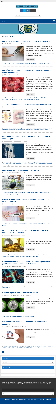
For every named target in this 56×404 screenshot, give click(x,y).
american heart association (21, 254)
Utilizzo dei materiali (32, 399)
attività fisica (7, 346)
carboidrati (36, 254)
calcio (11, 346)
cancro (3, 316)
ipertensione (48, 97)
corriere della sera (49, 254)
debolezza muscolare (11, 316)
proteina (29, 99)
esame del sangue (33, 63)
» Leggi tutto (30, 59)
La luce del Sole (29, 129)
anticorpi (6, 97)
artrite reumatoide (38, 128)
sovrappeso (33, 194)
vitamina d (10, 131)
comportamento (19, 163)
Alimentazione (7, 162)
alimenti (22, 162)
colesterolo (12, 163)
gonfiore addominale (29, 316)
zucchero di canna (28, 165)
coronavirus (29, 97)
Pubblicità (48, 399)
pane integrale (29, 256)
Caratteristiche (15, 97)
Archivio (42, 399)
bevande (43, 162)
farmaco (26, 223)
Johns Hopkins (5, 99)
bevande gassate (25, 315)
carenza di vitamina (47, 128)
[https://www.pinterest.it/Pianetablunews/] (31, 10)
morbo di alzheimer (29, 286)
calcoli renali (47, 315)
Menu (2, 1)
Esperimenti (14, 223)
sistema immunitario (35, 99)
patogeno (20, 99)
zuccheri (21, 165)
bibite (31, 315)
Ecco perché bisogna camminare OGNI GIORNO (21, 170)
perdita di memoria (47, 286)
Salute (24, 43)
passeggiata (10, 194)
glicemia (30, 223)
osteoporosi (36, 129)
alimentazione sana (15, 162)
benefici (6, 192)
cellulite (28, 192)
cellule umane (23, 97)
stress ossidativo (6, 287)
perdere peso (5, 165)
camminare (23, 192)
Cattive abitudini (6, 163)
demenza (6, 286)
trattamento (40, 223)
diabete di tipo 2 (11, 63)
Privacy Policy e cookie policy (19, 399)
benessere (10, 192)
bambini (39, 162)
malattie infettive (13, 99)
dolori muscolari (11, 347)
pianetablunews (16, 43)
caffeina (42, 315)
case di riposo (26, 346)
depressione (5, 129)
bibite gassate (49, 162)
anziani (10, 97)
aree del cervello (29, 128)
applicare (23, 128)
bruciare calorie (17, 192)
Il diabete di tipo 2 (42, 63)
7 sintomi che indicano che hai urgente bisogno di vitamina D (26, 104)
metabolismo (22, 256)
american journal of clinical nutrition (12, 128)
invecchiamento (39, 163)
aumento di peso (33, 162)
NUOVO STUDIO (38, 286)
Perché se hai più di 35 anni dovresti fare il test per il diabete (26, 41)
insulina (22, 286)
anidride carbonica (8, 315)
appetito (26, 162)
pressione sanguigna (14, 165)
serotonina (35, 256)
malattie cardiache (47, 163)
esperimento (21, 223)
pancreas (35, 223)
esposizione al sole (20, 129)
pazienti (24, 99)
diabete (5, 63)
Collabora (7, 399)
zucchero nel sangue (37, 165)
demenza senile (38, 346)
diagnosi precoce (24, 63)
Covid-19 (35, 97)
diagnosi (18, 63)
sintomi (11, 65)
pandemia (42, 129)
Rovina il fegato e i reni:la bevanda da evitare (20, 293)
